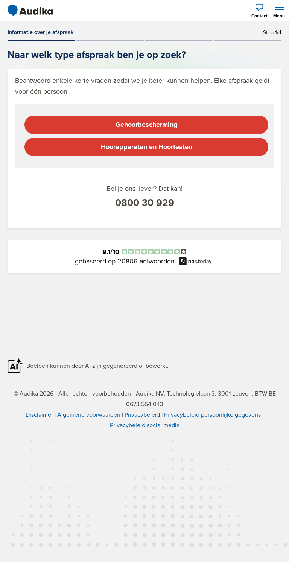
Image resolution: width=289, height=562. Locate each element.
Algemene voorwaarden (88, 414)
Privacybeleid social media (144, 425)
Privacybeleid (142, 414)
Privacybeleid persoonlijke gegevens (212, 414)
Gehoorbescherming (147, 124)
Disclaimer (39, 414)
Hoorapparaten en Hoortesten (146, 147)
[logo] (30, 10)
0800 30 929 (144, 202)
